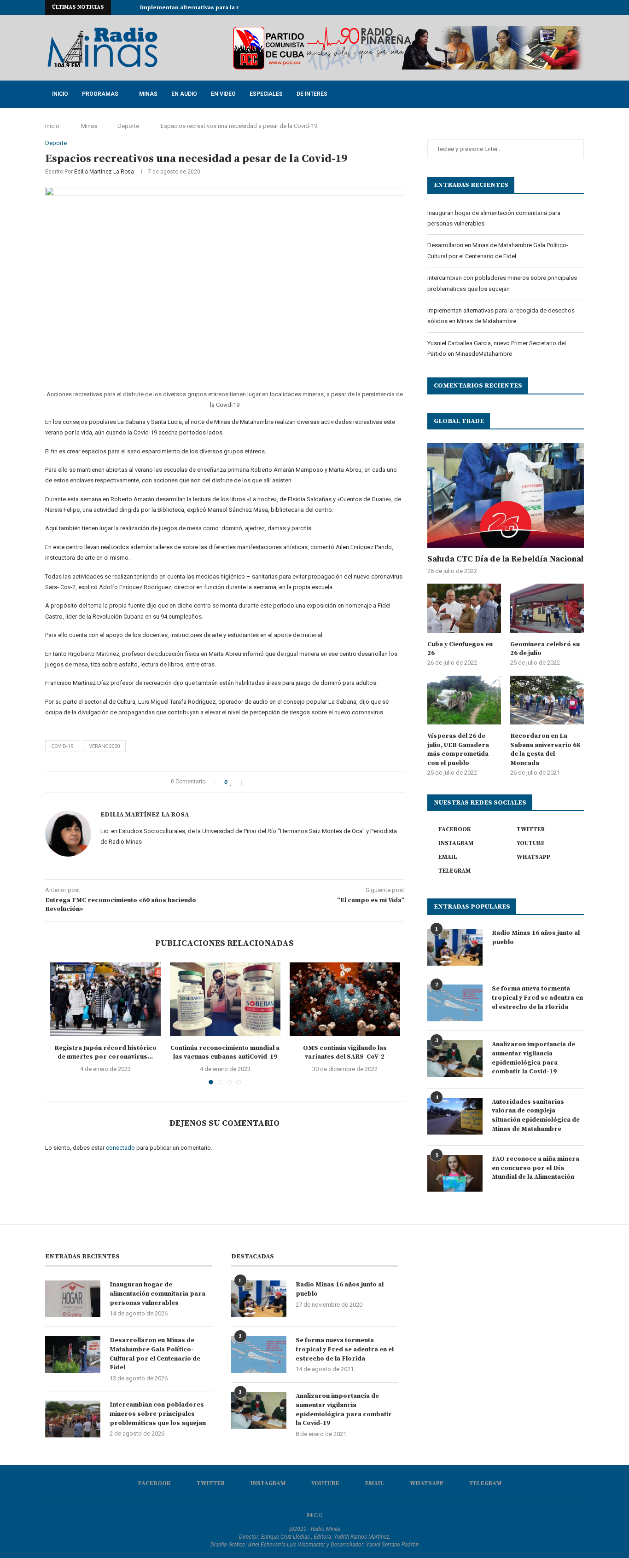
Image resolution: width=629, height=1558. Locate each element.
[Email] (560, 7)
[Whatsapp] (571, 7)
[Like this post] (237, 782)
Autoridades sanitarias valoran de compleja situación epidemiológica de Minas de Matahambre (536, 1115)
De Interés (312, 94)
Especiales (266, 94)
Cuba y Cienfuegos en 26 (460, 649)
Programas (100, 94)
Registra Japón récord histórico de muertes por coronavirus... (105, 1052)
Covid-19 (62, 746)
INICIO (315, 1515)
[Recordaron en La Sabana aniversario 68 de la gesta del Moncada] (547, 700)
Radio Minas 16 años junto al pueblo (536, 937)
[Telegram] (581, 7)
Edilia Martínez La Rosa (104, 171)
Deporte (128, 125)
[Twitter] (528, 7)
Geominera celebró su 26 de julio (545, 649)
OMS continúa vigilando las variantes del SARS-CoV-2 (345, 1052)
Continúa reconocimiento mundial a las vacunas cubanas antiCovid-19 (225, 1052)
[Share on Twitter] (262, 782)
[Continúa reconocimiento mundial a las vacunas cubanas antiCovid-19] (225, 999)
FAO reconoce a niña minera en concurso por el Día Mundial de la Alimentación (535, 1168)
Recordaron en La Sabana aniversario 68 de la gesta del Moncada (545, 749)
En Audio (184, 94)
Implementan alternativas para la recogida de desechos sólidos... (234, 7)
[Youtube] (549, 7)
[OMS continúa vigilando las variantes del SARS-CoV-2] (345, 999)
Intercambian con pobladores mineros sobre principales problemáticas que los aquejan (158, 1414)
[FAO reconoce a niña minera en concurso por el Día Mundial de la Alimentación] (455, 1173)
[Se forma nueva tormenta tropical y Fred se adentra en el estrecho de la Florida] (455, 1003)
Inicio (60, 94)
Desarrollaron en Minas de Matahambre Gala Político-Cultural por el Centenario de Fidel (155, 1354)
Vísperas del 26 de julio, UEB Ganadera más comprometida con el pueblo (458, 749)
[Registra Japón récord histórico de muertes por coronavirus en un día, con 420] (105, 999)
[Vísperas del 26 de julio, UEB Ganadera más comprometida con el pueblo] (464, 700)
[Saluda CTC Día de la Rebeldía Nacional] (505, 495)
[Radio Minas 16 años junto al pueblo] (455, 947)
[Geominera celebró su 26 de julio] (547, 608)
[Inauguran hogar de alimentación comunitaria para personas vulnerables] (72, 1298)
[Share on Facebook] (253, 782)
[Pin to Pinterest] (272, 782)
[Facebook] (518, 7)
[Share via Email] (282, 782)
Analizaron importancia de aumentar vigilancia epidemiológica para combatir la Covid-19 (533, 1058)
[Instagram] (539, 7)
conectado (120, 1147)
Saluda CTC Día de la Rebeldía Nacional (505, 559)
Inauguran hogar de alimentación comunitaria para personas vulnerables (157, 1293)
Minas (148, 94)
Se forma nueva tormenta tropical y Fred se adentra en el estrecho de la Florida (537, 998)
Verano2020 (104, 746)
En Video (223, 94)
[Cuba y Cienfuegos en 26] (464, 608)
